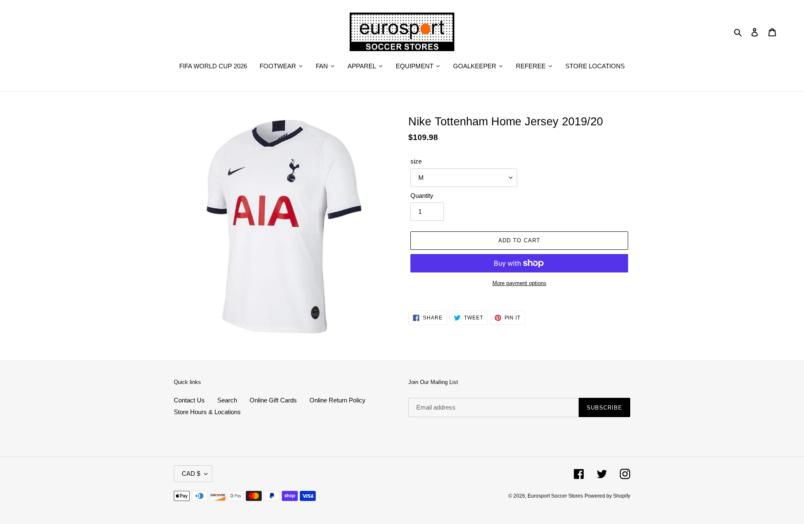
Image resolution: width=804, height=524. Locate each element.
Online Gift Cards (273, 400)
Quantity (421, 195)
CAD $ (191, 473)
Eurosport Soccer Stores (555, 496)
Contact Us (189, 400)
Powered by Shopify (607, 496)
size (416, 161)
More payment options (519, 283)
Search (227, 400)
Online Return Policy (337, 400)
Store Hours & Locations (207, 411)
